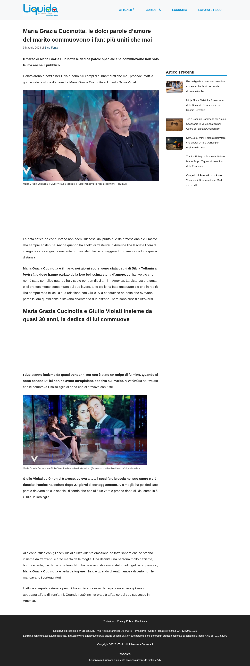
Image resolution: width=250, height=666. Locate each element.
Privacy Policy (125, 621)
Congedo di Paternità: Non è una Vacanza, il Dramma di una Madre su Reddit (205, 180)
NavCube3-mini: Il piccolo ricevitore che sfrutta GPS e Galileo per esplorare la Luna (206, 142)
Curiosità (153, 9)
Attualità (127, 9)
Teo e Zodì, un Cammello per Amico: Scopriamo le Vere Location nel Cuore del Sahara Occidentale (206, 124)
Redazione (109, 621)
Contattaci (147, 644)
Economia (179, 9)
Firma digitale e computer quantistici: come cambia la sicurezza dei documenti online (206, 86)
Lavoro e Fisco (209, 9)
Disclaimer (141, 621)
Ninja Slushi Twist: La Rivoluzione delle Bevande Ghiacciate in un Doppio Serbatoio (204, 105)
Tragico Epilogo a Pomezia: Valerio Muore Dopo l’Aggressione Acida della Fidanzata (205, 161)
